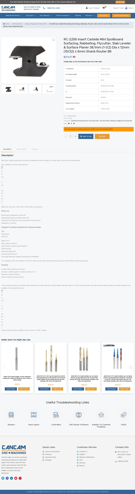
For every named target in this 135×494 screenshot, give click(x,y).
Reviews (35, 149)
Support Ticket (118, 8)
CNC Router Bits (17, 24)
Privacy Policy (91, 491)
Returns (82, 465)
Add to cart (87, 136)
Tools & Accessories (62, 15)
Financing (78, 15)
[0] (103, 8)
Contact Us (83, 451)
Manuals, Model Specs (87, 457)
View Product (11, 389)
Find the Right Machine (121, 15)
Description (7, 149)
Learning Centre (50, 457)
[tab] (7, 149)
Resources (89, 15)
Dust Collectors (44, 15)
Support (82, 454)
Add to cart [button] (24, 389)
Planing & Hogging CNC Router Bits (36, 24)
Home (7, 24)
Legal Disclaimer (71, 491)
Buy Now (102, 136)
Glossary (82, 463)
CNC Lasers (29, 15)
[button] (4, 367)
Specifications (22, 149)
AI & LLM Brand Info (103, 491)
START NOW (120, 2)
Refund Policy (81, 491)
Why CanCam (103, 15)
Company (48, 460)
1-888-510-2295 (53, 8)
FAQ (80, 460)
